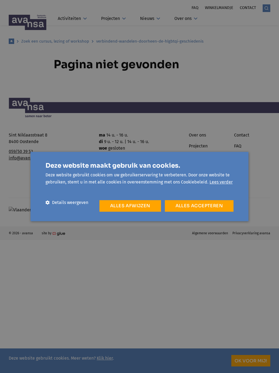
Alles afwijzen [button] (130, 206)
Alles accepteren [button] (199, 206)
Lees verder (221, 182)
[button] (67, 202)
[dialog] (139, 186)
